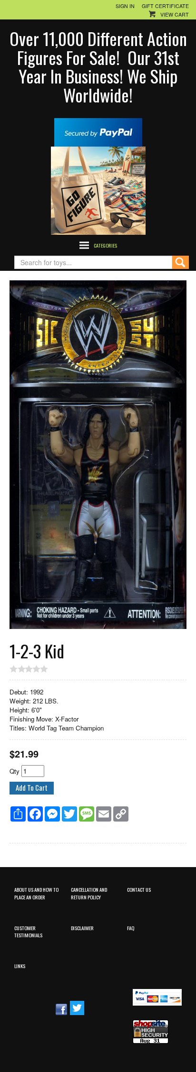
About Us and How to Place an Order (36, 893)
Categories (105, 245)
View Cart (174, 14)
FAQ (130, 928)
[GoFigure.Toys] (98, 189)
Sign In (125, 5)
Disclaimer (82, 928)
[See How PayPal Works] (98, 131)
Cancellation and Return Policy (89, 893)
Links (19, 966)
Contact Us (139, 889)
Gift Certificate (165, 5)
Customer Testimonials (28, 931)
